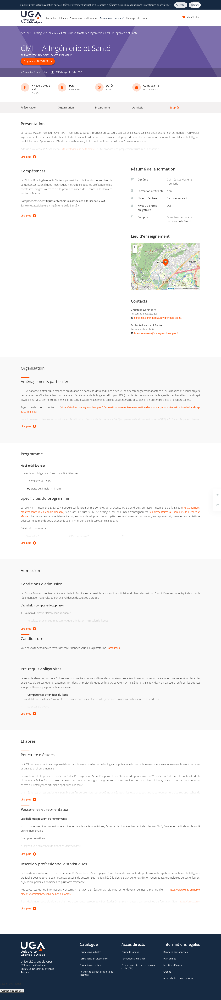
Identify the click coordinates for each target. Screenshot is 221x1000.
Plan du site (169, 958)
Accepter (180, 4)
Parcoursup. (114, 648)
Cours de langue (130, 952)
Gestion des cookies (12, 990)
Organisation (66, 107)
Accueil (25, 33)
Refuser (195, 4)
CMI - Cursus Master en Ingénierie (81, 33)
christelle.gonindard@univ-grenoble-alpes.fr (158, 318)
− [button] (135, 251)
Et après (175, 107)
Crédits (167, 971)
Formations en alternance (84, 18)
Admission (138, 107)
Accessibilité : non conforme (178, 978)
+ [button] (135, 246)
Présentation (29, 107)
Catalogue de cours (136, 18)
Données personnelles (175, 952)
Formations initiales (57, 18)
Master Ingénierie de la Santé (78, 149)
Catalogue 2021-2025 (45, 33)
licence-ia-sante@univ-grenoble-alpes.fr (156, 333)
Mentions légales (172, 965)
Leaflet (171, 288)
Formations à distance (133, 958)
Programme (102, 107)
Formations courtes (110, 18)
